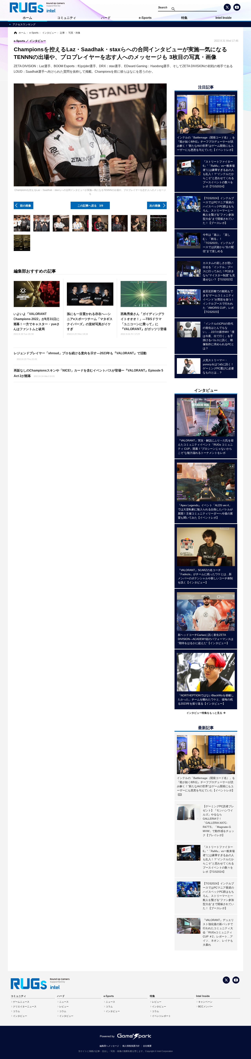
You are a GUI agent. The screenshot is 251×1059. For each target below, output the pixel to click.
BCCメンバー (205, 1006)
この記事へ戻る (90, 205)
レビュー (64, 1006)
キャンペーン (205, 1001)
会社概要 (147, 1046)
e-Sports (145, 17)
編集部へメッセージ (109, 1046)
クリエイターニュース (24, 1006)
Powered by (107, 1036)
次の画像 (154, 205)
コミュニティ (66, 17)
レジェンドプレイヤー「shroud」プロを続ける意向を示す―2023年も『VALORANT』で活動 (80, 355)
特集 (184, 17)
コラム (16, 1011)
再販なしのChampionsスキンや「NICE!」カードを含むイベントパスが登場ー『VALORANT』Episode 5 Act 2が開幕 (88, 373)
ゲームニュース (21, 1001)
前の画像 (25, 205)
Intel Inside (224, 17)
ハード (106, 17)
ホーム (27, 17)
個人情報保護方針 (131, 1046)
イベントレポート (161, 1016)
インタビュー (20, 1016)
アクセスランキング (24, 24)
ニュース (64, 1001)
